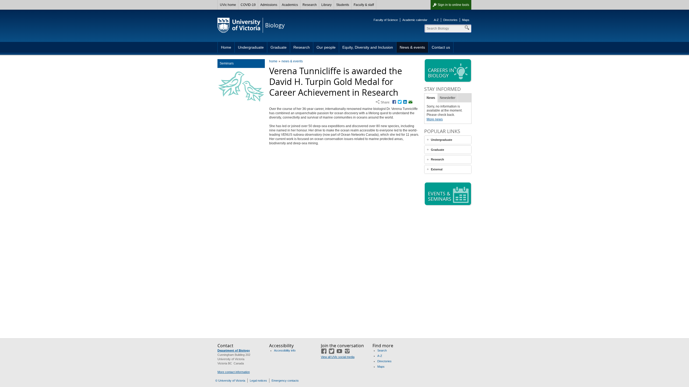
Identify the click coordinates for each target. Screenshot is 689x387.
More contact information (233, 372)
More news (435, 119)
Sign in (453, 5)
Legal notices (258, 380)
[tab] (448, 139)
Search (382, 350)
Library (326, 5)
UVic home (228, 5)
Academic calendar (414, 20)
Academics (290, 5)
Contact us (441, 47)
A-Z (436, 20)
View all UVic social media (337, 357)
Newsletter (447, 98)
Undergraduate (251, 47)
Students (342, 5)
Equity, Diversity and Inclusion (367, 47)
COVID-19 (248, 5)
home (273, 61)
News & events (412, 47)
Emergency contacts (285, 380)
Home (226, 47)
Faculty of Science (386, 20)
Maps (465, 20)
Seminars (227, 63)
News (431, 98)
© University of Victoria (230, 380)
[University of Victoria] (239, 25)
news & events (292, 61)
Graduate (278, 47)
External (436, 169)
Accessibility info (285, 350)
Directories (450, 20)
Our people (326, 47)
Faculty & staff (364, 5)
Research (310, 5)
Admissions (268, 5)
